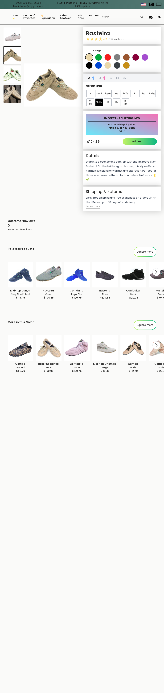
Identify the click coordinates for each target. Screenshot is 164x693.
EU (111, 78)
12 (108, 102)
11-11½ (99, 102)
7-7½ (125, 93)
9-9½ (152, 93)
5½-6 (108, 93)
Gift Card (81, 17)
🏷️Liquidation (48, 17)
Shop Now (84, 6)
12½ (116, 102)
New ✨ (15, 17)
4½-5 (99, 93)
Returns (94, 15)
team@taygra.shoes (31, 6)
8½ (143, 93)
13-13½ (125, 102)
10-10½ (90, 102)
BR (117, 78)
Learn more (93, 206)
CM (124, 78)
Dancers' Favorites (29, 17)
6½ (116, 93)
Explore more (144, 252)
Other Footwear (66, 17)
